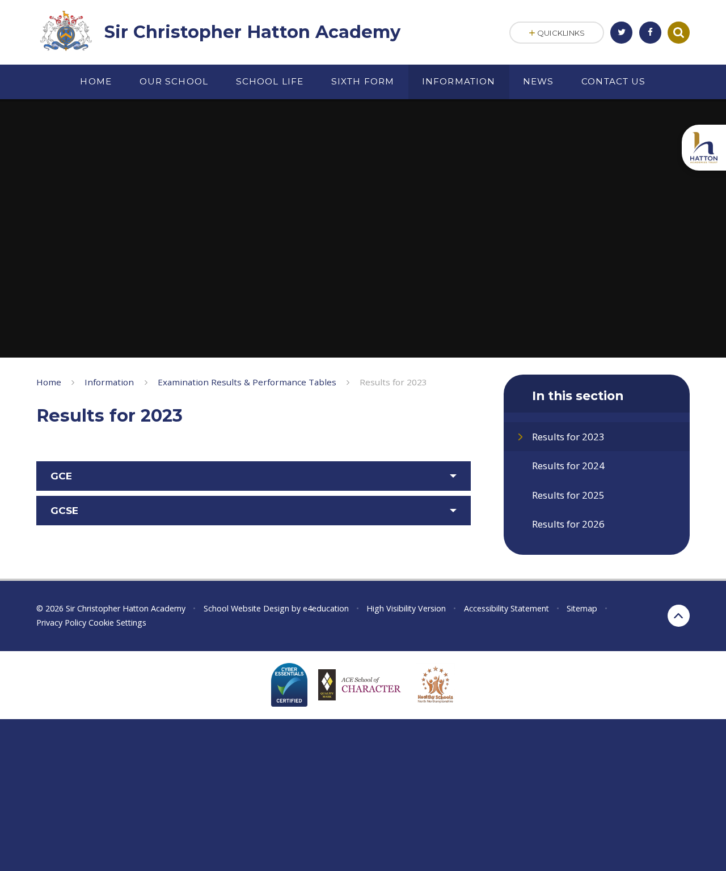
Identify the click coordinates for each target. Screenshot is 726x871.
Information (109, 382)
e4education (326, 608)
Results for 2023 (393, 382)
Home (48, 382)
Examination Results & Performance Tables (247, 382)
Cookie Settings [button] (117, 622)
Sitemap (582, 608)
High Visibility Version (406, 608)
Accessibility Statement (506, 608)
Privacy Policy (61, 622)
